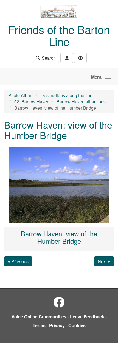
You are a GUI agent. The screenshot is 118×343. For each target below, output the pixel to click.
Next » (104, 261)
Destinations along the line (66, 95)
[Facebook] (59, 302)
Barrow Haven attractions (81, 101)
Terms (39, 325)
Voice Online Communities (39, 316)
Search (48, 58)
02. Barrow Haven (31, 101)
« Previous (18, 261)
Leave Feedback (87, 316)
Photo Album (20, 95)
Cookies (77, 325)
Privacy (57, 325)
